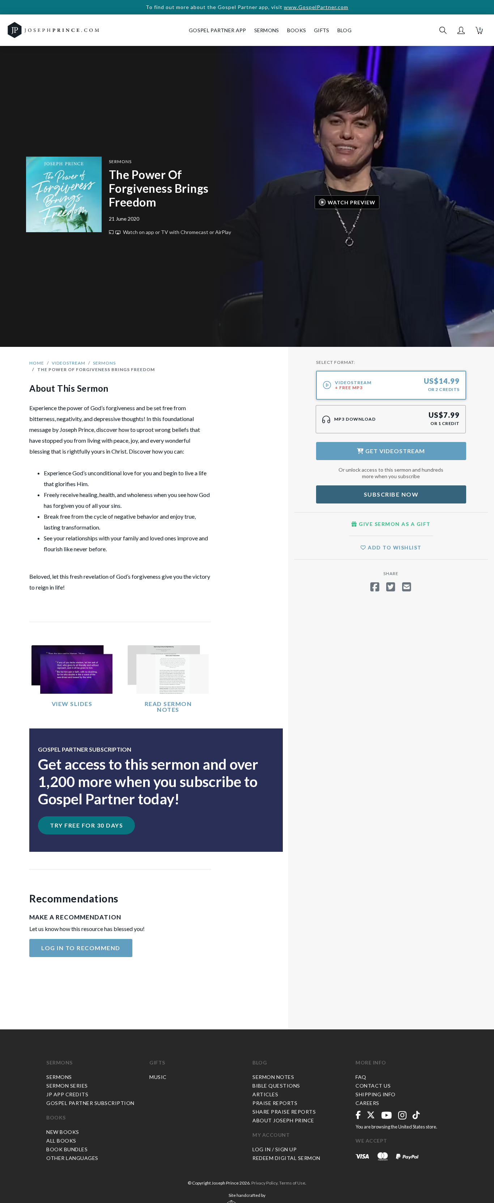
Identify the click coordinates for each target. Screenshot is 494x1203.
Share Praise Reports (284, 1112)
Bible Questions (276, 1086)
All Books (61, 1141)
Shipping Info (375, 1094)
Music (158, 1077)
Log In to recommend (80, 947)
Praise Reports (274, 1103)
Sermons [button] (266, 30)
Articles (265, 1094)
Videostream (68, 363)
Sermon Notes (273, 1077)
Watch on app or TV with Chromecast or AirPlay (176, 232)
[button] (461, 30)
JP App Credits (67, 1094)
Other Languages (72, 1158)
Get (394, 450)
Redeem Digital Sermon (286, 1158)
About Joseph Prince (283, 1120)
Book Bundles (67, 1149)
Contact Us (373, 1086)
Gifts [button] (321, 30)
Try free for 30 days (86, 825)
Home (36, 363)
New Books (62, 1132)
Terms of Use (292, 1183)
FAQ (360, 1077)
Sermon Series (67, 1086)
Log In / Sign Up (274, 1149)
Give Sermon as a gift (394, 524)
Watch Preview (351, 202)
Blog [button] (344, 30)
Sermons (120, 161)
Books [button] (296, 30)
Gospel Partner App (217, 30)
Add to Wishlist (394, 547)
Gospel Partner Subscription (90, 1103)
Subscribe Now (391, 494)
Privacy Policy (264, 1183)
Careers (367, 1103)
